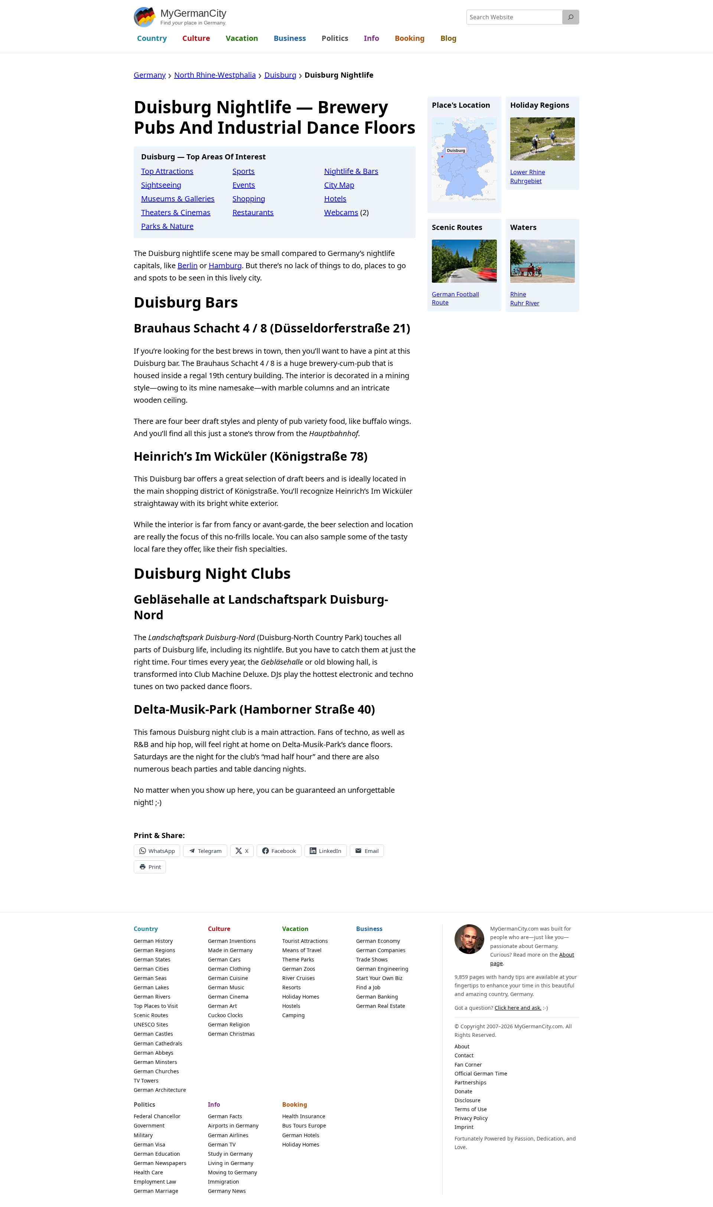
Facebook (283, 850)
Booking (294, 1104)
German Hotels (300, 1135)
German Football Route (455, 298)
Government (149, 1125)
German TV (221, 1144)
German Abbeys (153, 1052)
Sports (243, 171)
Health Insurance (303, 1116)
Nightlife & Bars (351, 171)
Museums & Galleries (178, 199)
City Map (339, 185)
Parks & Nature (167, 226)
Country (146, 929)
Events (243, 185)
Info (214, 1104)
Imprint (464, 1126)
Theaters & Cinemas (176, 212)
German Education (157, 1153)
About (462, 1046)
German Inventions (232, 940)
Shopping (248, 199)
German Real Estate (380, 1005)
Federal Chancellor (157, 1116)
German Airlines (228, 1135)
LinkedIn (330, 850)
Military (143, 1135)
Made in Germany (230, 950)
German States (152, 959)
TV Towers (146, 1080)
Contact (464, 1055)
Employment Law (155, 1181)
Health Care (148, 1172)
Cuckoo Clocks (225, 1015)
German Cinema (228, 996)
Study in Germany (230, 1153)
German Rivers (152, 996)
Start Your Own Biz (379, 978)
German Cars (224, 959)
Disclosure (468, 1100)
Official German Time (481, 1073)
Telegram (210, 850)
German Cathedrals (158, 1043)
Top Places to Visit (156, 1005)
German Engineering (382, 968)
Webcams (341, 212)
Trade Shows (372, 959)
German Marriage (156, 1190)
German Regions (154, 950)
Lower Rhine (527, 172)
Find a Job (368, 987)
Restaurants (253, 212)
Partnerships (470, 1082)
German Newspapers (160, 1163)
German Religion (229, 1024)
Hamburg (225, 265)
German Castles (153, 1033)
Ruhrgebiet (526, 181)
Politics (144, 1104)
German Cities (151, 968)
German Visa (149, 1144)
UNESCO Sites (151, 1024)
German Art (222, 1005)
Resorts (291, 987)
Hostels (291, 1005)
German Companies (381, 950)
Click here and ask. (518, 1007)
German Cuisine (228, 978)
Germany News (227, 1190)
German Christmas (231, 1033)
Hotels (335, 199)
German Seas (150, 978)
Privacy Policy (471, 1118)
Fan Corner (468, 1064)
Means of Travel (302, 950)
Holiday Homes (300, 996)
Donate (463, 1091)
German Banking (377, 996)
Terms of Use (471, 1109)
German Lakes (151, 987)
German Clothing (229, 968)
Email (372, 850)
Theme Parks (298, 959)
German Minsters (155, 1061)
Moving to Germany (232, 1172)
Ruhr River (525, 303)
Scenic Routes (151, 1015)
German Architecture (160, 1089)
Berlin (188, 265)
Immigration (223, 1181)
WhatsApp (162, 850)
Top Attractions (167, 171)
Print (155, 866)
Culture (219, 929)
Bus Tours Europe (304, 1125)
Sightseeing (161, 185)
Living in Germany (230, 1163)
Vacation (295, 929)
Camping (293, 1015)
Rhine (518, 294)
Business (369, 929)
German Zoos (298, 968)
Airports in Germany (233, 1125)
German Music (226, 987)
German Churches (156, 1071)
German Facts (225, 1116)
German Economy (378, 940)
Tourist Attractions (305, 940)
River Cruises (298, 978)
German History (153, 940)
